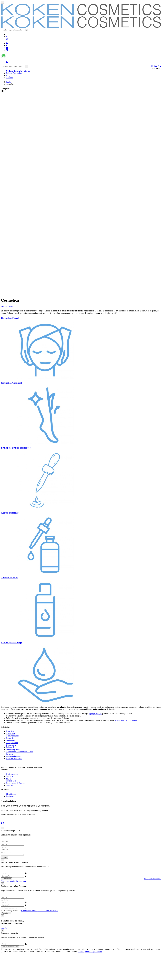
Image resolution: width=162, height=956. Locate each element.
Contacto (9, 78)
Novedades (10, 733)
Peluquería (10, 747)
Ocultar (11, 306)
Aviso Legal (11, 781)
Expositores (10, 731)
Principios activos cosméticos (16, 447)
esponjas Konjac (95, 713)
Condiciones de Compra (15, 783)
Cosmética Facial (10, 318)
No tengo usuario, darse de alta (13, 881)
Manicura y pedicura (14, 749)
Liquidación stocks (13, 756)
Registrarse (10, 796)
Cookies (9, 785)
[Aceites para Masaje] (45, 703)
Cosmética (10, 738)
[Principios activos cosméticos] (45, 508)
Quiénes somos (12, 774)
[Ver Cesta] (7, 50)
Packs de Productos (14, 758)
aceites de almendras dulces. (126, 720)
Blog (8, 75)
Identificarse (11, 794)
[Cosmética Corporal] (45, 443)
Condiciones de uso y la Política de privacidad (39, 910)
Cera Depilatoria (12, 736)
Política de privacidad (93, 951)
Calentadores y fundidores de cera (19, 752)
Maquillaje (10, 740)
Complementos (12, 743)
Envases (9, 754)
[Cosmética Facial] (45, 378)
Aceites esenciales (9, 512)
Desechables (11, 745)
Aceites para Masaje (11, 642)
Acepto (81, 951)
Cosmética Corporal (11, 383)
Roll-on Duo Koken (14, 73)
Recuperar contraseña (152, 878)
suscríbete (5, 928)
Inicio (8, 82)
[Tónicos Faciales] (45, 638)
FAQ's (8, 778)
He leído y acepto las (31, 910)
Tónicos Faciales (9, 577)
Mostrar (4, 306)
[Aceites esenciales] (45, 573)
